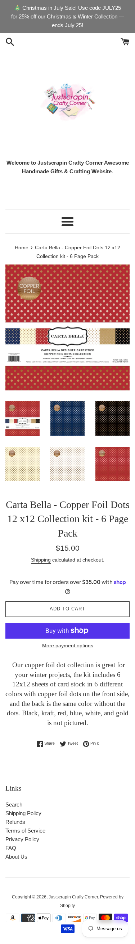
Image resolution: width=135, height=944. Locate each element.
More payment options (67, 645)
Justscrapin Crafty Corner (73, 896)
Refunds (15, 822)
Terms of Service (25, 830)
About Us (16, 857)
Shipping (41, 560)
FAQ (10, 848)
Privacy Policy (22, 839)
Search (13, 804)
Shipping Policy (23, 813)
